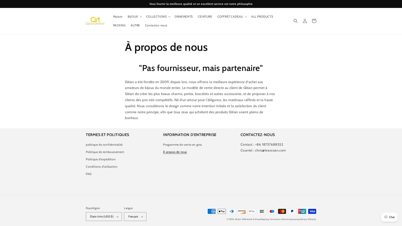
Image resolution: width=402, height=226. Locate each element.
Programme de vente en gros (182, 144)
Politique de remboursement (105, 152)
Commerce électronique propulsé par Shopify (293, 219)
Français (133, 216)
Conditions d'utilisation (101, 166)
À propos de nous (175, 152)
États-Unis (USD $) (101, 216)
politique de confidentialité (104, 144)
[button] (134, 16)
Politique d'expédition (101, 159)
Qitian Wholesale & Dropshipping (252, 219)
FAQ (89, 174)
